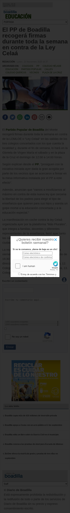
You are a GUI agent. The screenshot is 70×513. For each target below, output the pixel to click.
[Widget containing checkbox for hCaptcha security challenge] (37, 266)
